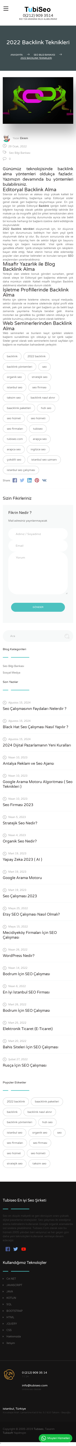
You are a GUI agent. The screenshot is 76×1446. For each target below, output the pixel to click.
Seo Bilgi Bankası (19, 152)
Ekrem (24, 138)
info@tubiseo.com (35, 1385)
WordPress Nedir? (18, 956)
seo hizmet (14, 418)
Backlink (44, 206)
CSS (9, 1330)
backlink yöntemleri (19, 366)
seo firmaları (15, 428)
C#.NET (11, 1278)
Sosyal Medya (12, 672)
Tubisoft (8, 1432)
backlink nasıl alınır (43, 397)
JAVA (9, 1291)
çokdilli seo (14, 459)
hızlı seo (46, 408)
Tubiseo (39, 1429)
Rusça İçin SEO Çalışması (24, 1065)
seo (44, 366)
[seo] (38, 9)
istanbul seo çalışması (21, 470)
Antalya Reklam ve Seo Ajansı (28, 763)
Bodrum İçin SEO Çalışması (26, 974)
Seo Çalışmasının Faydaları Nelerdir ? (34, 709)
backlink (12, 356)
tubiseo (38, 428)
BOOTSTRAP (14, 1311)
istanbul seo (14, 387)
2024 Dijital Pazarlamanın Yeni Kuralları (37, 745)
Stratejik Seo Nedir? (20, 823)
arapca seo (14, 449)
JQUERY (11, 1323)
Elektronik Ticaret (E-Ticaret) (28, 1029)
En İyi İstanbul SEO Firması (26, 992)
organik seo (14, 377)
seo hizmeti (38, 418)
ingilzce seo (38, 449)
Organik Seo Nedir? (20, 841)
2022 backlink (36, 356)
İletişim (10, 1343)
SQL (9, 1304)
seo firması (39, 387)
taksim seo (14, 397)
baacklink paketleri (19, 408)
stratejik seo (39, 377)
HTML (10, 1317)
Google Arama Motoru (22, 878)
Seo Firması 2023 (18, 805)
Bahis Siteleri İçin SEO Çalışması (30, 1047)
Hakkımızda (13, 1336)
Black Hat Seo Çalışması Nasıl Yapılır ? (35, 727)
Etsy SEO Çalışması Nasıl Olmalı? (31, 914)
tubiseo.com (15, 439)
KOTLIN (11, 1298)
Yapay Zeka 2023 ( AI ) (22, 859)
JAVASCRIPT (14, 1285)
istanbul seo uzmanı (44, 459)
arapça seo (40, 439)
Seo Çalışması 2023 (20, 896)
